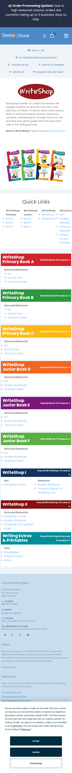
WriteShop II (48, 218)
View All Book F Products (54, 439)
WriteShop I (48, 214)
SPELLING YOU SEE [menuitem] (20, 64)
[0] (52, 35)
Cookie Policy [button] (17, 726)
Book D (28, 218)
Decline (36, 752)
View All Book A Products (54, 259)
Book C (10, 226)
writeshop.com (57, 131)
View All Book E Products (54, 403)
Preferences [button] (25, 729)
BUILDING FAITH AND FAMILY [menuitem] (50, 72)
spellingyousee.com (15, 696)
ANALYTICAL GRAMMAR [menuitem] (53, 64)
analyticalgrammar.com (17, 700)
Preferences (36, 763)
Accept (36, 741)
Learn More (10, 667)
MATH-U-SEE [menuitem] (38, 50)
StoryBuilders (11, 552)
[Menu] (66, 36)
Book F (27, 226)
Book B (9, 222)
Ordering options (16, 626)
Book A (10, 218)
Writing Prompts (13, 556)
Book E (27, 222)
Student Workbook (48, 484)
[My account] (44, 35)
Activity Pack (15, 277)
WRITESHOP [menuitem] (18, 72)
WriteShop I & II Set (15, 484)
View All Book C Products (54, 331)
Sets (62, 214)
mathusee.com (12, 692)
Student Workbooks (15, 385)
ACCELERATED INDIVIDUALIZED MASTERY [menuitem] (38, 57)
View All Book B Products (54, 295)
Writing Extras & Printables (65, 238)
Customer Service (11, 613)
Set (9, 273)
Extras (7, 560)
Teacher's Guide (17, 281)
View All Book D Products (54, 367)
